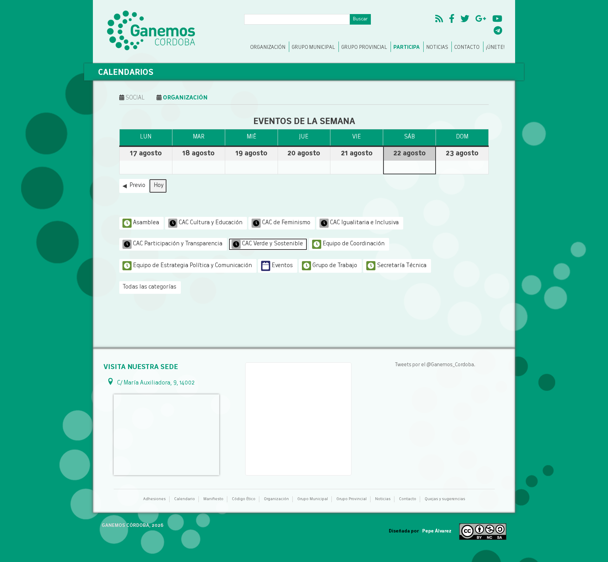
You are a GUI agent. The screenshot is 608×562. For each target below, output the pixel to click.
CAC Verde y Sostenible (272, 244)
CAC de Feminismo (286, 223)
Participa (406, 47)
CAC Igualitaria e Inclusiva (364, 223)
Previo (137, 185)
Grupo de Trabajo (334, 266)
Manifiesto (213, 499)
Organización (267, 47)
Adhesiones (154, 499)
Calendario (184, 499)
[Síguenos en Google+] (480, 19)
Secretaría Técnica (401, 266)
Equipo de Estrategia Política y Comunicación (192, 266)
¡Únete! (495, 47)
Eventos (282, 266)
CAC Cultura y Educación (210, 223)
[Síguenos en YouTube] (497, 19)
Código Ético (243, 499)
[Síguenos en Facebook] (452, 19)
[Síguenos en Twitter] (465, 19)
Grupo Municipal (313, 47)
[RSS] (439, 19)
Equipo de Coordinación (354, 244)
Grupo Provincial (364, 47)
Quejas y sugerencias (445, 499)
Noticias (437, 47)
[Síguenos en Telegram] (498, 31)
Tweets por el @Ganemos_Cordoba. (435, 364)
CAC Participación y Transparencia (177, 244)
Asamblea (146, 223)
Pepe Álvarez (436, 531)
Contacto (467, 47)
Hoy (159, 185)
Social (134, 98)
